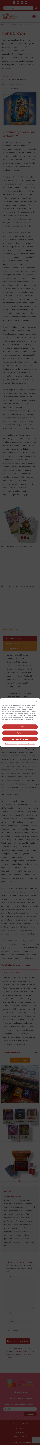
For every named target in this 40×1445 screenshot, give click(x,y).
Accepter (20, 727)
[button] (37, 701)
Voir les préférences (20, 739)
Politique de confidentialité (26, 744)
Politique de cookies (11, 744)
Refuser (20, 733)
